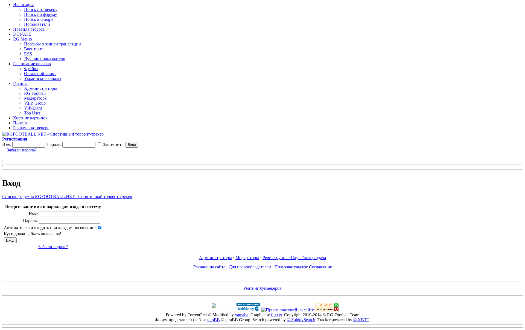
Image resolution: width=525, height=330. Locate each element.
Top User (32, 113)
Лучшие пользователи (44, 58)
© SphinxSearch (301, 319)
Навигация (23, 4)
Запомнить (112, 144)
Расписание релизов (32, 63)
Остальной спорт (40, 73)
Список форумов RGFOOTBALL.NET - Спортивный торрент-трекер (67, 196)
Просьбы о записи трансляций (52, 44)
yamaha (241, 314)
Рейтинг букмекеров (262, 288)
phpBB (213, 319)
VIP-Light (33, 108)
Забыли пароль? (22, 150)
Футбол (31, 68)
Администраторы (40, 88)
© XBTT (361, 319)
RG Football (35, 93)
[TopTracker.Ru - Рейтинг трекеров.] (327, 310)
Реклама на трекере (31, 127)
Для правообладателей (250, 267)
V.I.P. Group (35, 103)
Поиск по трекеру (40, 9)
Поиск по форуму (40, 14)
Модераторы (36, 98)
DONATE (22, 34)
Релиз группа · (276, 257)
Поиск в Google (38, 19)
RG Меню (22, 39)
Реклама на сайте (209, 267)
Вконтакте (33, 49)
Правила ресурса (29, 29)
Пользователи (37, 24)
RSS (28, 53)
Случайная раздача (308, 257)
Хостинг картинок (30, 118)
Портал (20, 122)
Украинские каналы (42, 78)
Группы (20, 83)
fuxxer (276, 314)
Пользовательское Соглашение (303, 267)
